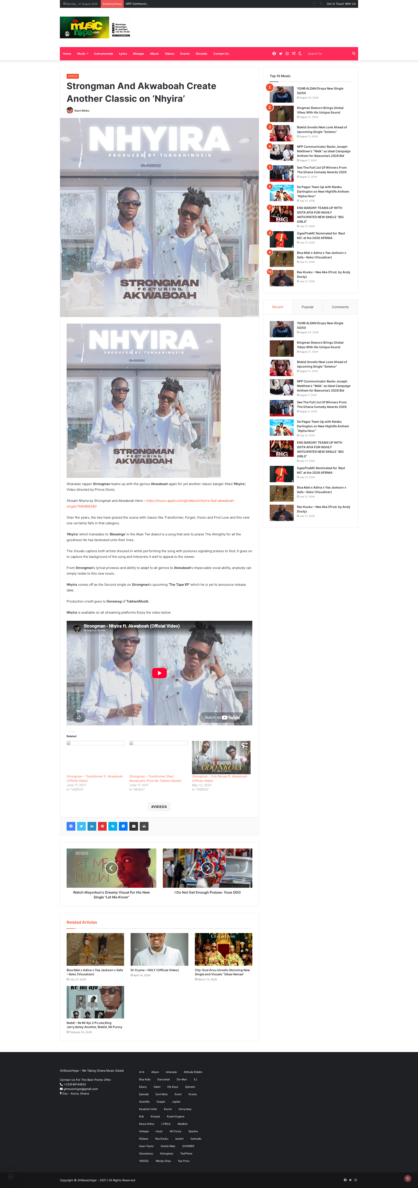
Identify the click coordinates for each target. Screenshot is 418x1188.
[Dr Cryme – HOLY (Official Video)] (159, 949)
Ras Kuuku (161, 1138)
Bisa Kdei (144, 1079)
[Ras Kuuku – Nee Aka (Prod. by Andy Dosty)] (282, 278)
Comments (340, 307)
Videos (169, 53)
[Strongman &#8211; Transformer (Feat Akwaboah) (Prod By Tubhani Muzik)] (158, 757)
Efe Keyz (172, 1086)
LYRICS (166, 1123)
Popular (308, 307)
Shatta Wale (168, 1146)
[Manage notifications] (407, 1178)
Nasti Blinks (81, 110)
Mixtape (138, 53)
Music (81, 53)
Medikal (182, 1123)
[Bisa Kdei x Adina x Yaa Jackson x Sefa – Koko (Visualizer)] (95, 949)
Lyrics (123, 53)
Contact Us (221, 53)
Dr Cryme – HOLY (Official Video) (155, 970)
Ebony (143, 1086)
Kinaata (155, 1116)
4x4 (141, 1072)
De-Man (182, 1079)
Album (154, 53)
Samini (179, 1138)
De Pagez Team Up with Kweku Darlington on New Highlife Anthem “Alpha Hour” (323, 191)
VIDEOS (73, 76)
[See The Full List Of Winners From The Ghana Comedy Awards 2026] (282, 173)
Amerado (171, 1072)
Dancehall (163, 1079)
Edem (157, 1086)
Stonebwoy (146, 1153)
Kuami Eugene (175, 1116)
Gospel (161, 1101)
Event (178, 1094)
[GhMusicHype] (96, 27)
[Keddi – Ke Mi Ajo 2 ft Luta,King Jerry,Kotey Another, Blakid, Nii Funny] (95, 1002)
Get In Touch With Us (341, 3)
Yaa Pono (183, 1161)
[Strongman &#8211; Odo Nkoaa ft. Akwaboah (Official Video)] (221, 757)
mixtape (144, 1131)
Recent (277, 307)
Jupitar (176, 1101)
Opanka (193, 1131)
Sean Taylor (146, 1146)
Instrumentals (103, 53)
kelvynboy (185, 1109)
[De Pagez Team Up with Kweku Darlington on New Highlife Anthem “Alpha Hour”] (282, 193)
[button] (10, 1176)
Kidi (141, 1116)
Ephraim (190, 1086)
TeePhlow (186, 1153)
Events (185, 53)
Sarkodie (195, 1138)
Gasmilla (144, 1101)
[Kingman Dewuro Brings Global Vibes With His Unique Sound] (282, 114)
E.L (196, 1079)
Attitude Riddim (193, 1072)
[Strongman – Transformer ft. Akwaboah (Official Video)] (96, 757)
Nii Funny (175, 1131)
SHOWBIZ (188, 1146)
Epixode (144, 1094)
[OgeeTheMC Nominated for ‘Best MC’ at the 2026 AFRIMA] (282, 239)
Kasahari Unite (148, 1109)
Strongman (166, 1153)
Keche (168, 1109)
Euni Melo (162, 1094)
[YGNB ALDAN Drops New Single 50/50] (282, 94)
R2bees (143, 1138)
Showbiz (201, 53)
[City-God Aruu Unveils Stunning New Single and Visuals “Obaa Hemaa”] (223, 949)
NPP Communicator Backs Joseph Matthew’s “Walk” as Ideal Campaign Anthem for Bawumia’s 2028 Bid (195, 3)
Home (67, 53)
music (159, 1131)
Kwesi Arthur (146, 1123)
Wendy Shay (163, 1161)
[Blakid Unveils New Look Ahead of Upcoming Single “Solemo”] (282, 133)
